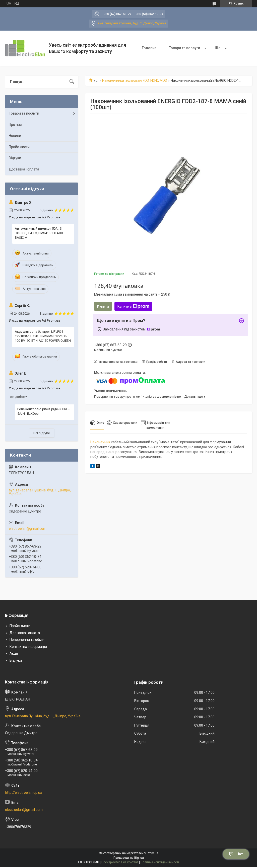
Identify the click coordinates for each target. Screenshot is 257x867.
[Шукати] (72, 82)
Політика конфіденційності (160, 862)
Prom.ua (152, 853)
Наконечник (100, 442)
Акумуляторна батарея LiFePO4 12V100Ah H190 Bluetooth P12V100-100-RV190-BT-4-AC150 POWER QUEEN (43, 336)
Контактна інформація (28, 647)
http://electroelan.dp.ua (23, 793)
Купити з (124, 306)
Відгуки (15, 158)
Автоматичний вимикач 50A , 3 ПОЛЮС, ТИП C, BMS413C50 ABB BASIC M (39, 233)
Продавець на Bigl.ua (128, 857)
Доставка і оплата (24, 169)
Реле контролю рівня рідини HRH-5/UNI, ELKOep (43, 411)
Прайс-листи (19, 147)
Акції (14, 653)
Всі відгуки (41, 433)
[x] (98, 467)
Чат (239, 854)
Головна (149, 48)
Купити (103, 306)
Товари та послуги (184, 48)
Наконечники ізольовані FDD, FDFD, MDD (134, 80)
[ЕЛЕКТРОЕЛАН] (25, 48)
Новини (15, 136)
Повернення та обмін (27, 640)
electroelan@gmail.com (27, 529)
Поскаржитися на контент (119, 862)
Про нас (15, 125)
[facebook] (92, 467)
